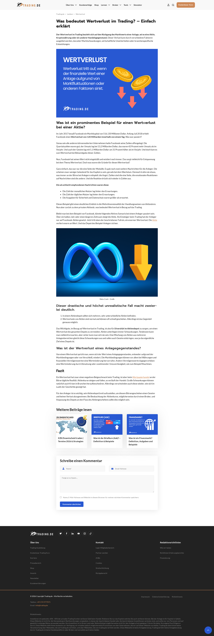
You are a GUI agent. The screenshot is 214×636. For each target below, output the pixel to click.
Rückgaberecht (101, 573)
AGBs (98, 558)
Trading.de (60, 14)
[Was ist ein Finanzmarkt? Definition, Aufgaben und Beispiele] (142, 424)
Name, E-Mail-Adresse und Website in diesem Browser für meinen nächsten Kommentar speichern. (101, 497)
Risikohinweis (177, 597)
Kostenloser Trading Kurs (40, 553)
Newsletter (34, 578)
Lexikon (70, 14)
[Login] (168, 5)
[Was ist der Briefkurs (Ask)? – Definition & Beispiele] (107, 424)
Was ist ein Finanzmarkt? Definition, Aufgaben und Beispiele (141, 441)
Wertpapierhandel (141, 377)
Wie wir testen (165, 548)
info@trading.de (41, 605)
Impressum (145, 597)
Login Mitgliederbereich (105, 548)
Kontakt (100, 542)
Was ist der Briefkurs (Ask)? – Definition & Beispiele (106, 440)
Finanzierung (165, 558)
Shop (32, 568)
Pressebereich (35, 563)
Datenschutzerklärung (160, 597)
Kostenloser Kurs (185, 5)
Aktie (154, 220)
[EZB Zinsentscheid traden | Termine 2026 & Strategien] (71, 424)
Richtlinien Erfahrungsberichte (172, 553)
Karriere (33, 558)
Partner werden (102, 553)
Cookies (99, 563)
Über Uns (34, 542)
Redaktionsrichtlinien (170, 542)
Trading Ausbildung (37, 548)
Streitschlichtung (102, 568)
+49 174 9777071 (43, 602)
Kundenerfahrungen (38, 583)
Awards (33, 573)
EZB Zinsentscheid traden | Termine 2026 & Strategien (70, 440)
